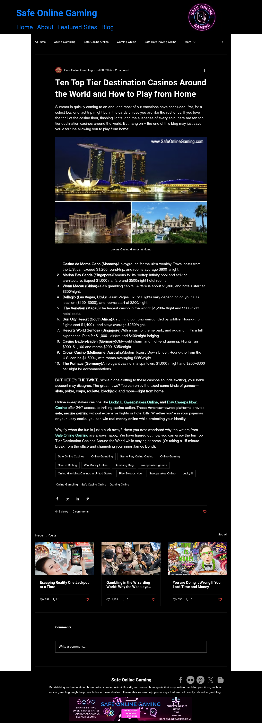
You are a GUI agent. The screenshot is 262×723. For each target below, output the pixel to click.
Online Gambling (65, 41)
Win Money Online (96, 465)
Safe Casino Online (96, 41)
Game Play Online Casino (136, 456)
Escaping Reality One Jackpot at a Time (64, 584)
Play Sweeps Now (130, 473)
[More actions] (204, 70)
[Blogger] (221, 680)
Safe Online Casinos (71, 456)
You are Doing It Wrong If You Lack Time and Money (196, 584)
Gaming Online (126, 41)
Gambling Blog (124, 465)
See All (222, 534)
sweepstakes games (154, 465)
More (188, 41)
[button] (222, 42)
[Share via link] (87, 499)
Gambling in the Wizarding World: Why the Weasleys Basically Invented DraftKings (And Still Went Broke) (130, 584)
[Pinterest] (200, 680)
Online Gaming (170, 456)
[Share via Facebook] (57, 499)
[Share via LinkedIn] (77, 499)
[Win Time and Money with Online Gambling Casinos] (197, 558)
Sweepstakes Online (162, 473)
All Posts (40, 41)
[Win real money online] (64, 558)
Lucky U (188, 473)
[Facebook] (180, 680)
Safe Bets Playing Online (160, 41)
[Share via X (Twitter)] (67, 499)
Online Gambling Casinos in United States (85, 473)
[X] (211, 680)
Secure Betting (67, 465)
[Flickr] (190, 680)
